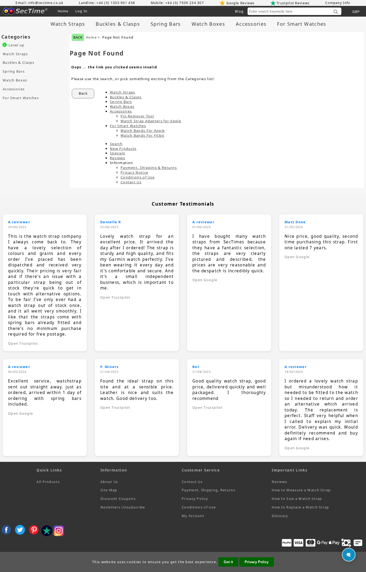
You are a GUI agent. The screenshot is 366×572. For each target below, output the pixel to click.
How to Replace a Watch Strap (300, 507)
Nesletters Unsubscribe (122, 507)
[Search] (335, 12)
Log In (81, 11)
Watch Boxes (208, 24)
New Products (123, 148)
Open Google (204, 279)
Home (63, 11)
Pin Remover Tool (137, 116)
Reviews (117, 157)
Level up (16, 45)
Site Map (108, 490)
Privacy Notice (134, 172)
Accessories (251, 24)
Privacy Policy (195, 498)
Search (116, 143)
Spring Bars (166, 24)
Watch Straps (68, 24)
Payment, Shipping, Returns (208, 490)
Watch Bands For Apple (143, 130)
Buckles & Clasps (118, 24)
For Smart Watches (301, 24)
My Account (193, 515)
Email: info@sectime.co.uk (39, 3)
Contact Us (131, 182)
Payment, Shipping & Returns (149, 167)
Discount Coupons (118, 498)
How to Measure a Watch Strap (301, 490)
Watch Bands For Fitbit (143, 135)
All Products (48, 481)
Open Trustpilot (23, 343)
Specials (117, 153)
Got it (228, 562)
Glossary (280, 515)
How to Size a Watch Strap (297, 498)
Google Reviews (240, 3)
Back (78, 37)
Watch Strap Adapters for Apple (151, 120)
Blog (239, 11)
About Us (109, 481)
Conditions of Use (138, 177)
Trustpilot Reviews (293, 3)
